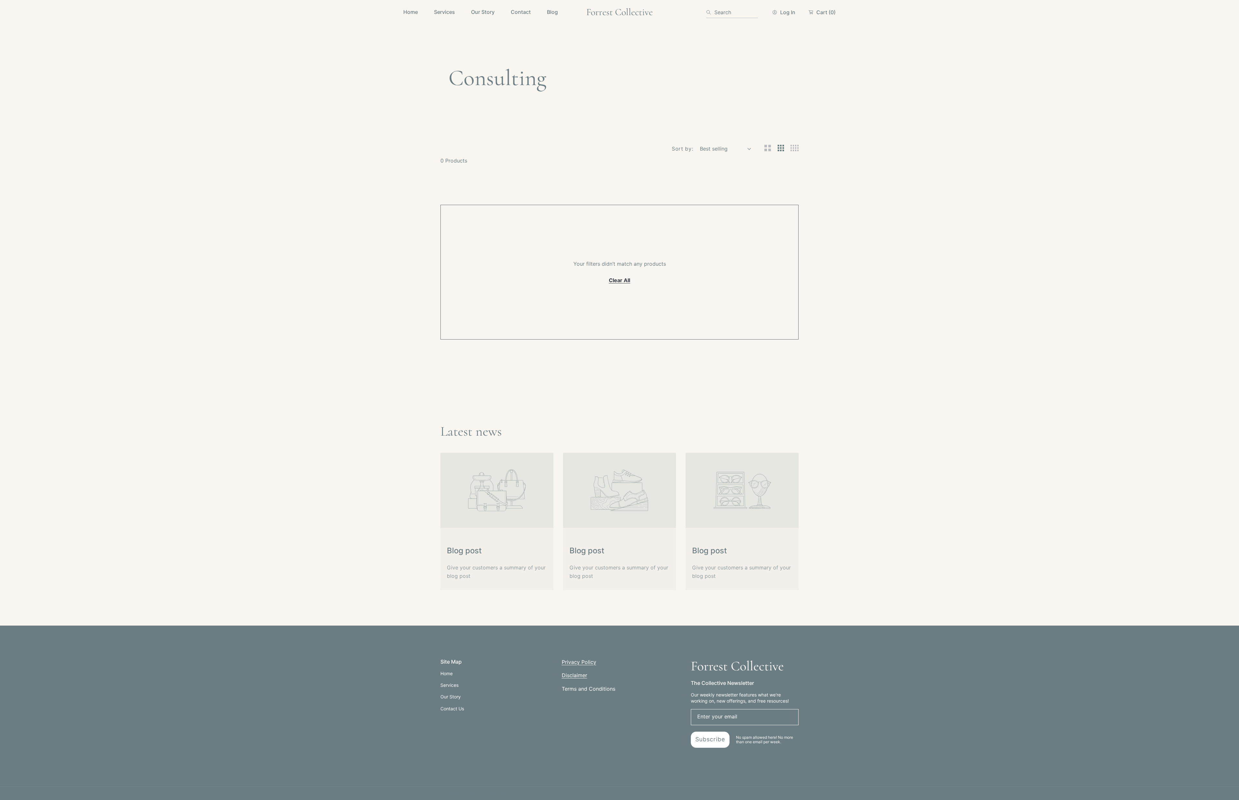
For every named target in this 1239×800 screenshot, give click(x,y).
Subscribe (710, 739)
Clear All (619, 280)
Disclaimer (574, 675)
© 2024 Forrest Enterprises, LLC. (475, 793)
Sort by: (682, 148)
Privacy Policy (579, 662)
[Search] (710, 12)
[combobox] (732, 12)
